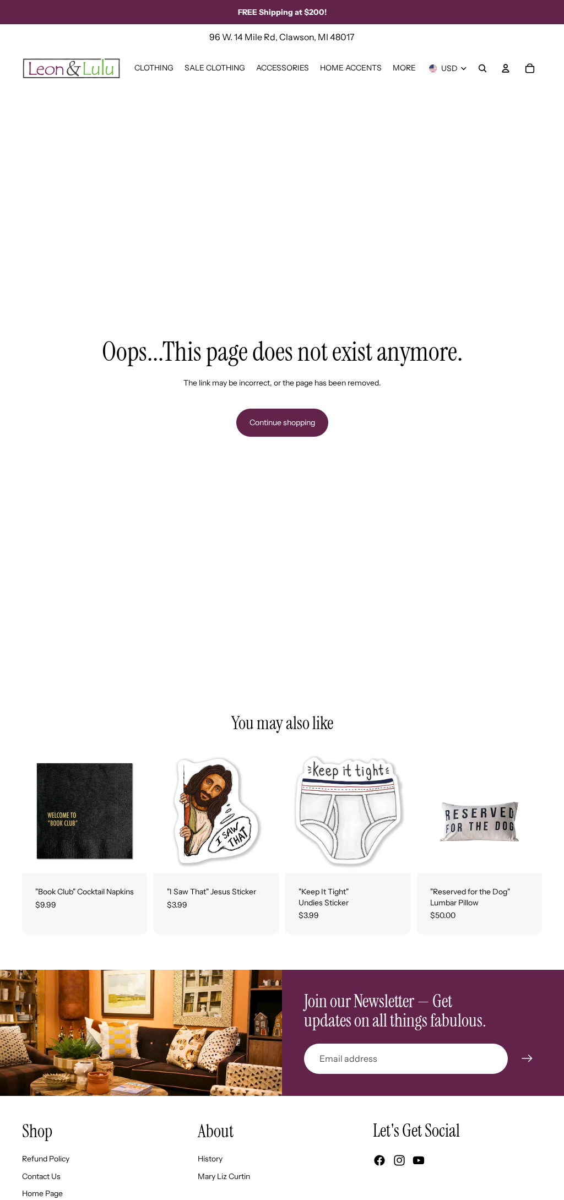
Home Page (42, 1193)
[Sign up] (527, 1058)
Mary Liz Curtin (224, 1176)
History (210, 1159)
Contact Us (41, 1176)
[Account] (506, 68)
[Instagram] (399, 1160)
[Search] (482, 68)
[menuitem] (404, 68)
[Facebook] (379, 1160)
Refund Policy (45, 1159)
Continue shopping (282, 422)
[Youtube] (418, 1160)
